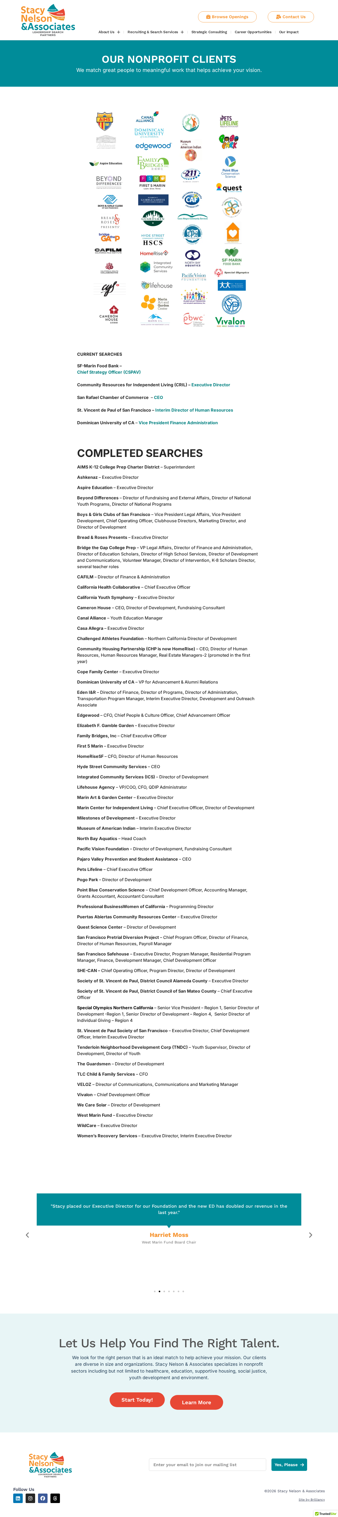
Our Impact (289, 32)
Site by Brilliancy (312, 1499)
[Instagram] (30, 1498)
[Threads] (55, 1498)
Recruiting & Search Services (153, 32)
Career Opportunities (253, 32)
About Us (106, 32)
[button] (27, 1234)
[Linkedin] (18, 1498)
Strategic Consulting (209, 32)
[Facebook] (43, 1498)
